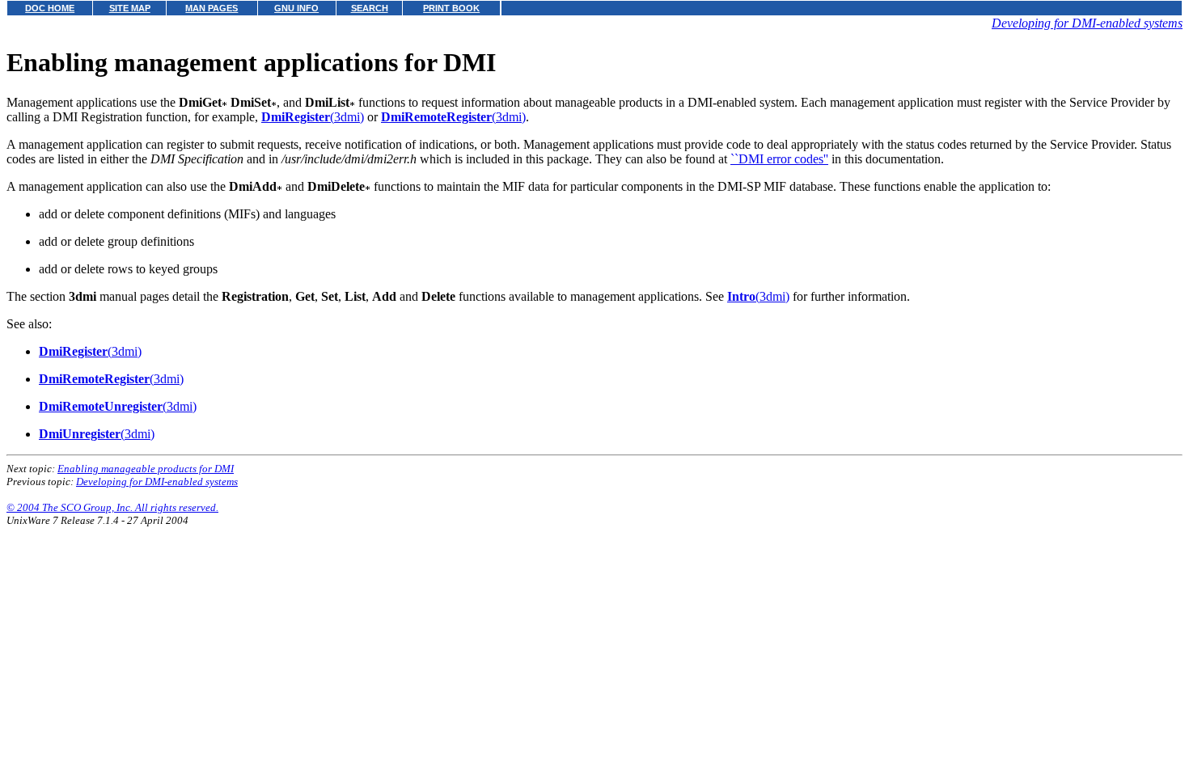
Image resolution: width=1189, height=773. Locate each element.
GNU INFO (296, 8)
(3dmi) (312, 117)
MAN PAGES (211, 8)
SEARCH (369, 8)
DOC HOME (49, 8)
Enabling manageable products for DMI (145, 469)
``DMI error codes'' (779, 159)
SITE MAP (129, 8)
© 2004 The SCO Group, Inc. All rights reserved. (112, 507)
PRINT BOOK (451, 8)
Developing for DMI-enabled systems (1087, 23)
